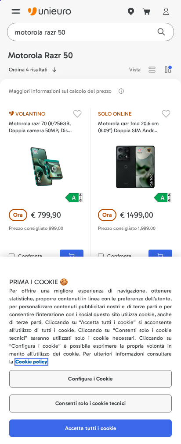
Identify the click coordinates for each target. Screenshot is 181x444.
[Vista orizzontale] (152, 69)
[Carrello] (146, 11)
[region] (90, 350)
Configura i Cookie (90, 379)
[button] (152, 69)
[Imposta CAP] (131, 11)
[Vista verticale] (167, 69)
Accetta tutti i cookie (90, 428)
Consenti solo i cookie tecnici (90, 403)
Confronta (30, 256)
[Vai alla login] (164, 11)
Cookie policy (31, 362)
